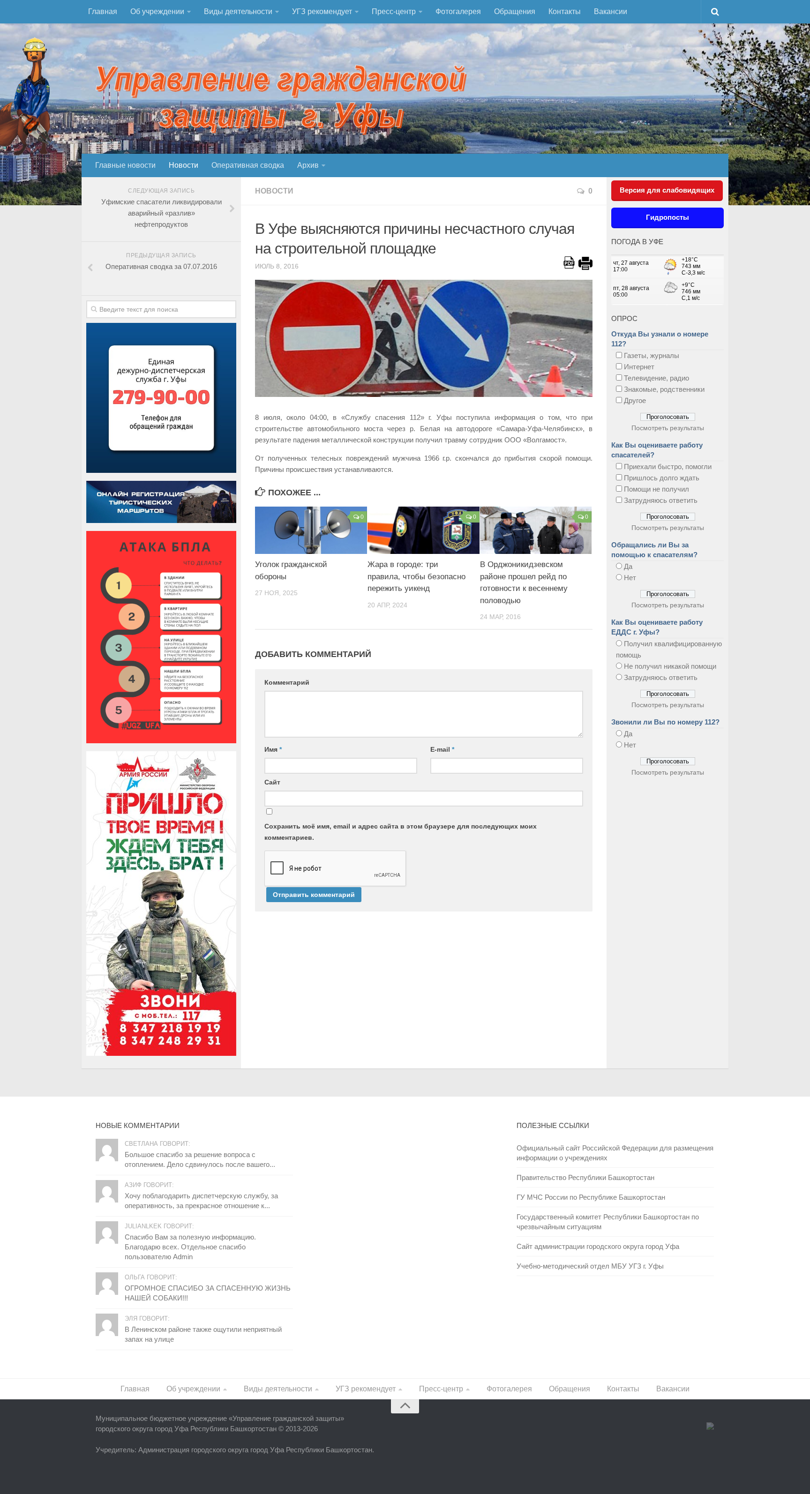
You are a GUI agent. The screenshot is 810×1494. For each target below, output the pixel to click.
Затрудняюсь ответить (661, 500)
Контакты (564, 11)
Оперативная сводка (247, 165)
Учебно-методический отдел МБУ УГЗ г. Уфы (590, 1266)
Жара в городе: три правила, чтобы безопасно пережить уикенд (416, 576)
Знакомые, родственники (664, 389)
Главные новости (125, 165)
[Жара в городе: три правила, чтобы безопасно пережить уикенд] (424, 530)
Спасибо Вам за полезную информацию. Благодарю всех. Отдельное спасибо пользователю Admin (190, 1247)
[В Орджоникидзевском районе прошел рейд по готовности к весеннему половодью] (536, 530)
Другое (635, 400)
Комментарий (286, 682)
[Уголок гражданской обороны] (311, 530)
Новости (183, 165)
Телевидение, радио (656, 378)
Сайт (272, 782)
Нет (630, 578)
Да (628, 566)
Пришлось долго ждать (661, 478)
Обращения (514, 11)
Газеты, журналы (651, 355)
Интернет (639, 367)
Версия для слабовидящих (667, 190)
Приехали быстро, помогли (668, 467)
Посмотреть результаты (667, 428)
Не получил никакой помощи (670, 666)
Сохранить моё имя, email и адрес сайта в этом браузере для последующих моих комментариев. (400, 831)
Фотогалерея (458, 11)
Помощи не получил (656, 489)
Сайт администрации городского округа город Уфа (598, 1246)
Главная (102, 11)
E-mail (442, 749)
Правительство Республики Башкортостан (585, 1177)
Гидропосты (667, 217)
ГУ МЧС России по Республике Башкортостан (591, 1197)
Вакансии (610, 11)
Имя (273, 749)
